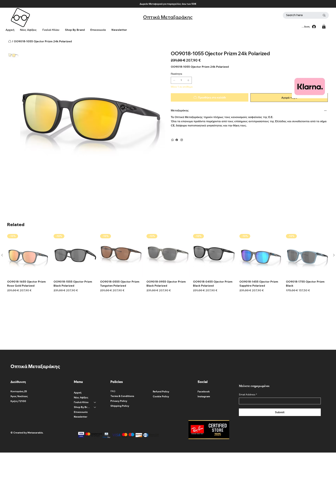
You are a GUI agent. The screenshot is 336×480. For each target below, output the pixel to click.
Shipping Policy (119, 405)
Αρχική (77, 392)
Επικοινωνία (81, 412)
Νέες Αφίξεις (81, 397)
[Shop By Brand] (95, 407)
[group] (168, 263)
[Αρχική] (9, 41)
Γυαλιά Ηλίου (81, 402)
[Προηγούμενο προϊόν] (2, 255)
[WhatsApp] (172, 140)
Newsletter (80, 416)
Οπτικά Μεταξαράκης (168, 17)
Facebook (204, 391)
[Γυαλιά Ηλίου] (95, 402)
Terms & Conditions (122, 396)
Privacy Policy (118, 401)
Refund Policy (161, 391)
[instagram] (181, 140)
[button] (75, 30)
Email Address (248, 394)
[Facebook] (176, 140)
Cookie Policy (161, 396)
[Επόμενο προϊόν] (334, 255)
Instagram (204, 396)
